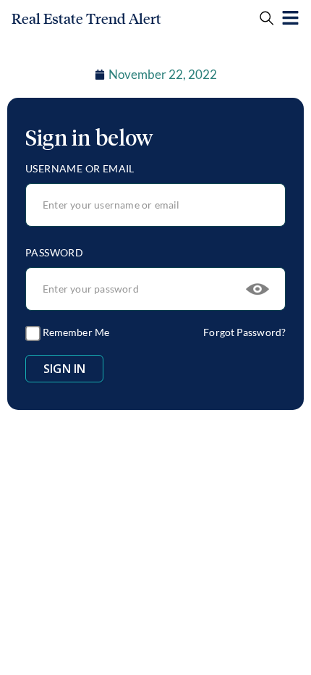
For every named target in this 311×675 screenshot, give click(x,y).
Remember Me (75, 332)
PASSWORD (54, 252)
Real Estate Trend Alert (86, 19)
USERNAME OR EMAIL (80, 168)
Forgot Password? (244, 332)
